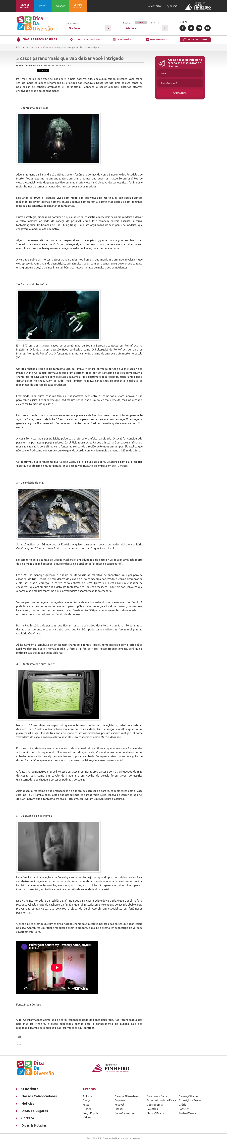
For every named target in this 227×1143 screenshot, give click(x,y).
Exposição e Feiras (190, 1100)
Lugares (152, 23)
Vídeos (87, 1117)
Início (18, 47)
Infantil (119, 1108)
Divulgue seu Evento (197, 40)
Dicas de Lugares (34, 1111)
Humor (87, 1108)
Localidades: (72, 23)
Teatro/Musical (188, 1113)
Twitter (191, 28)
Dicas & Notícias (125, 40)
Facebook (182, 28)
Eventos (140, 23)
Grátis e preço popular (39, 39)
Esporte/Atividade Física (161, 1100)
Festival (119, 1104)
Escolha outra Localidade (86, 40)
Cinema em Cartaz (158, 1096)
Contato (27, 1118)
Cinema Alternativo (126, 1096)
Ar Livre (87, 1096)
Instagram (199, 28)
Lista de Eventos (158, 40)
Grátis (182, 1104)
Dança (86, 1100)
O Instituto (30, 1089)
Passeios (184, 1108)
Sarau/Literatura (125, 1113)
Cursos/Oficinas (188, 1096)
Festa (86, 1104)
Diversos (120, 1100)
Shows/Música (155, 1113)
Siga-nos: (184, 22)
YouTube (207, 28)
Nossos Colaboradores (39, 1096)
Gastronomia (155, 1104)
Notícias (44, 47)
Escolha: (139, 23)
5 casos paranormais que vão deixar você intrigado (76, 47)
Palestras (152, 1108)
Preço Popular (91, 1113)
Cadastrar (179, 92)
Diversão (33, 47)
